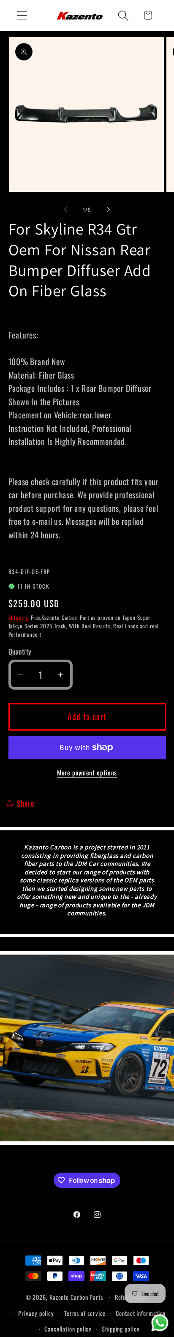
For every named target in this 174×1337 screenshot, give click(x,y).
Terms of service (85, 1313)
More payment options (87, 773)
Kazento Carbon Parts (76, 1297)
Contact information (141, 1313)
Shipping (18, 617)
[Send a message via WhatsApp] (160, 1323)
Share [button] (26, 803)
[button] (22, 15)
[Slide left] (65, 209)
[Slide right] (108, 209)
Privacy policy (36, 1313)
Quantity (20, 651)
